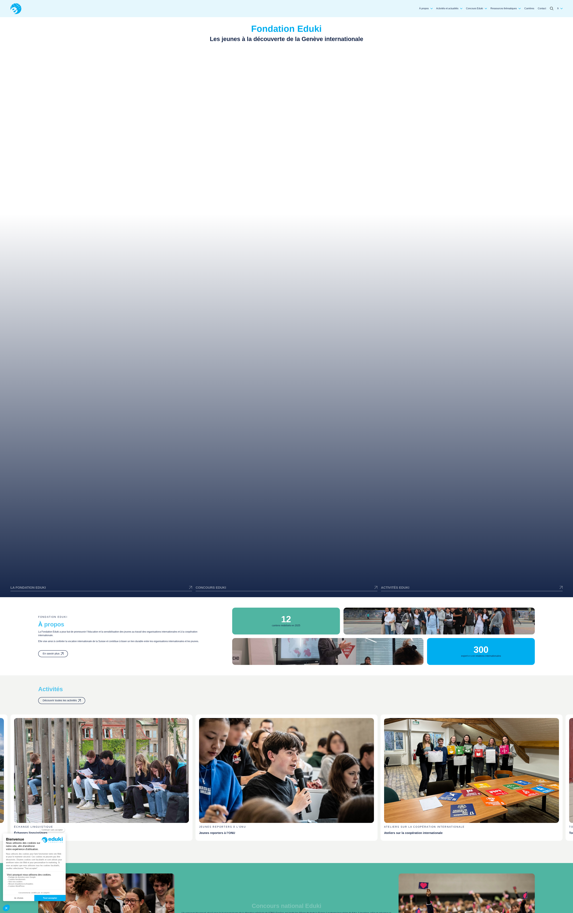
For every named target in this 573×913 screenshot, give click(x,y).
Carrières (529, 8)
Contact (542, 8)
